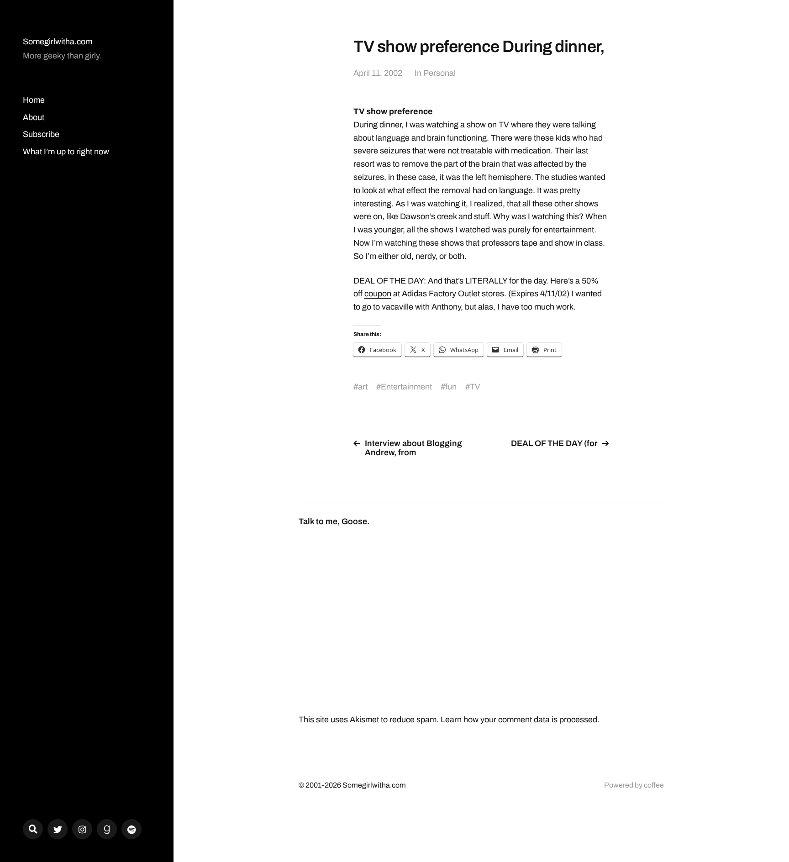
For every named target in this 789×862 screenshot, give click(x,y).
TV (475, 386)
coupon (377, 293)
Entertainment (406, 386)
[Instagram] (82, 829)
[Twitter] (57, 829)
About (33, 117)
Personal (439, 73)
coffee (654, 785)
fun (451, 386)
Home (34, 100)
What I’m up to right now (66, 151)
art (363, 386)
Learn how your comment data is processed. (520, 719)
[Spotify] (131, 829)
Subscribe (41, 134)
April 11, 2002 (377, 73)
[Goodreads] (107, 829)
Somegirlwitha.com (57, 41)
